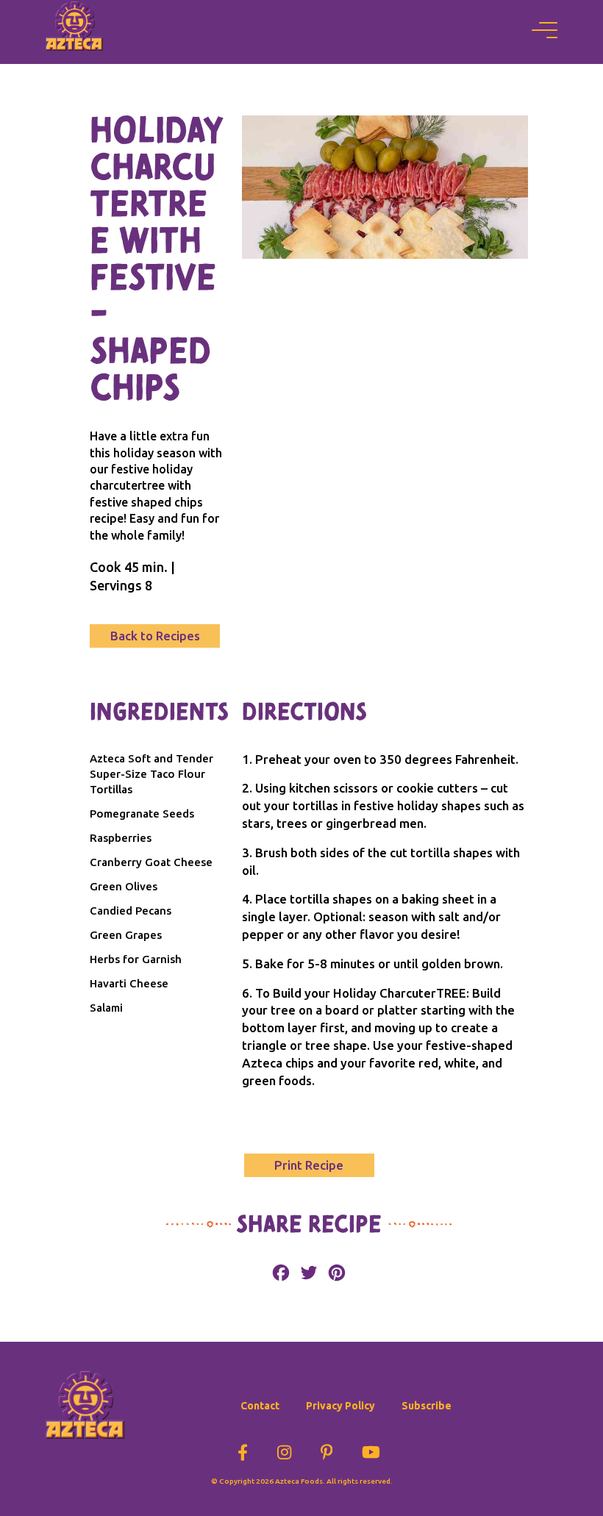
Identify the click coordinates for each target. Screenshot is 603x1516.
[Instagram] (284, 1449)
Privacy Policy (340, 1406)
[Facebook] (243, 1449)
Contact (259, 1406)
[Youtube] (371, 1449)
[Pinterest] (327, 1449)
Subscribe (427, 1406)
